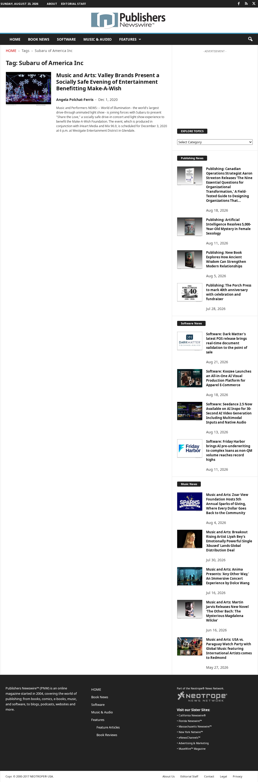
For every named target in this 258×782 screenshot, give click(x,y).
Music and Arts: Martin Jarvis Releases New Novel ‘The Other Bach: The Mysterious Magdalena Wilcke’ (227, 611)
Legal (223, 776)
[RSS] (246, 4)
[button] (250, 39)
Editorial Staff (73, 4)
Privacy (237, 776)
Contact (209, 776)
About (52, 4)
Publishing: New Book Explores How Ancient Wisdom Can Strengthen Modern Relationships (226, 259)
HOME (15, 39)
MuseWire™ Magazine (192, 748)
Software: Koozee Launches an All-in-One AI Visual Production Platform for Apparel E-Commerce (228, 378)
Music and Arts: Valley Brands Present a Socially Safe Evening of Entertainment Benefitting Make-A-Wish (107, 82)
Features (128, 39)
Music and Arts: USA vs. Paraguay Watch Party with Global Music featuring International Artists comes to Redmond (229, 648)
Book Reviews (106, 735)
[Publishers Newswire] (129, 20)
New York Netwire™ (191, 732)
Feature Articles (108, 727)
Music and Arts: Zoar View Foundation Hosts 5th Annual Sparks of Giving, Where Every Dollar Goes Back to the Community (227, 503)
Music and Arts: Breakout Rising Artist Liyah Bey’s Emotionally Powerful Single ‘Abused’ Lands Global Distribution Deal (229, 541)
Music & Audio (97, 39)
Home (11, 50)
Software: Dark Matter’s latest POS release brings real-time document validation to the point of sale (226, 343)
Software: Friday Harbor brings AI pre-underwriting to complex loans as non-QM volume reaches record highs (229, 450)
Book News (38, 39)
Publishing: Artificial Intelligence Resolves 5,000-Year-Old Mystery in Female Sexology (228, 226)
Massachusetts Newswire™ (195, 726)
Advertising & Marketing (194, 743)
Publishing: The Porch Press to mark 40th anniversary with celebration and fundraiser (228, 292)
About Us (169, 776)
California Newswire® (192, 715)
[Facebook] (239, 4)
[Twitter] (254, 4)
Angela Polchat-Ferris (74, 99)
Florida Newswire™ (190, 721)
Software (66, 39)
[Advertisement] (214, 86)
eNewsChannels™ (189, 737)
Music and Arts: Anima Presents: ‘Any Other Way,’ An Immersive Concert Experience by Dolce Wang (227, 576)
